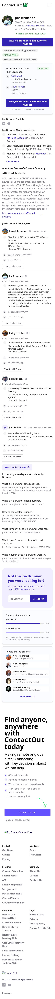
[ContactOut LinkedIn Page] (4, 985)
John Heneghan (20, 664)
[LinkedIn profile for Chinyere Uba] (27, 333)
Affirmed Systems (35, 25)
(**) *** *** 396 (15, 450)
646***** (15, 90)
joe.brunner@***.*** (18, 311)
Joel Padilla (15, 427)
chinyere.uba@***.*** (18, 357)
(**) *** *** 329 (15, 363)
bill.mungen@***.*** (18, 406)
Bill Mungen (16, 378)
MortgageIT (42, 153)
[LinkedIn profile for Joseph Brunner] (30, 231)
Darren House (19, 672)
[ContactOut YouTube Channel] (9, 985)
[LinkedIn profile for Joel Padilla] (25, 427)
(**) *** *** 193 (15, 317)
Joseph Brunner (18, 231)
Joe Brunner (15, 276)
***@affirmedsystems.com (24, 79)
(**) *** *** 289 (15, 411)
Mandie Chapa (19, 679)
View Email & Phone (12, 266)
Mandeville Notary (21, 687)
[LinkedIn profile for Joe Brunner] (26, 276)
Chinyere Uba (16, 333)
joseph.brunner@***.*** (20, 255)
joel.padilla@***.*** (17, 445)
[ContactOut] (16, 4)
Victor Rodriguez (21, 656)
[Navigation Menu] (50, 4)
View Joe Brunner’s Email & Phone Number (28, 103)
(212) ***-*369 (14, 260)
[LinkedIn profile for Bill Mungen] (26, 379)
